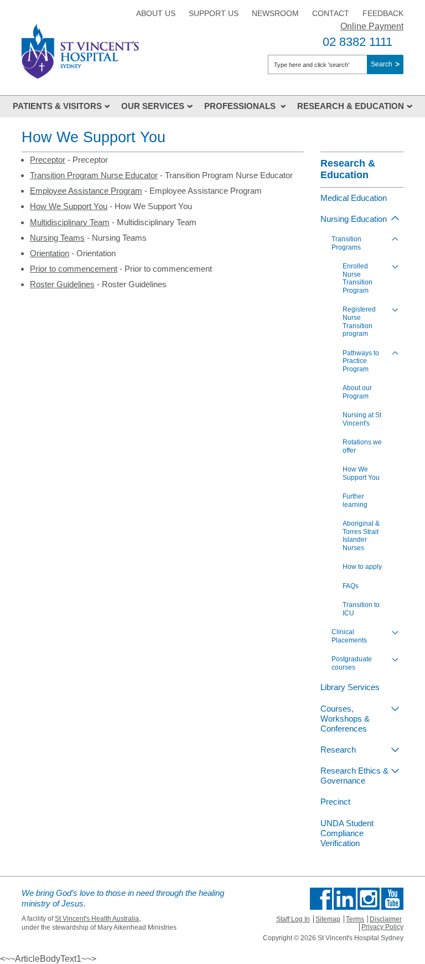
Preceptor (47, 159)
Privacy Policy (382, 927)
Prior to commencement (73, 268)
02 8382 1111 (357, 42)
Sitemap (327, 919)
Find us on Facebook (321, 899)
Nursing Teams (57, 237)
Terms (355, 919)
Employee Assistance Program (86, 190)
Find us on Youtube (392, 899)
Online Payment (371, 26)
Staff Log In (293, 919)
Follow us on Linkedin (345, 899)
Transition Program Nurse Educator (94, 175)
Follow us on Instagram (368, 899)
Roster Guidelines (62, 284)
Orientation (49, 253)
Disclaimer (386, 919)
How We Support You (68, 206)
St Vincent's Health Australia (97, 918)
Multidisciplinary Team (70, 222)
